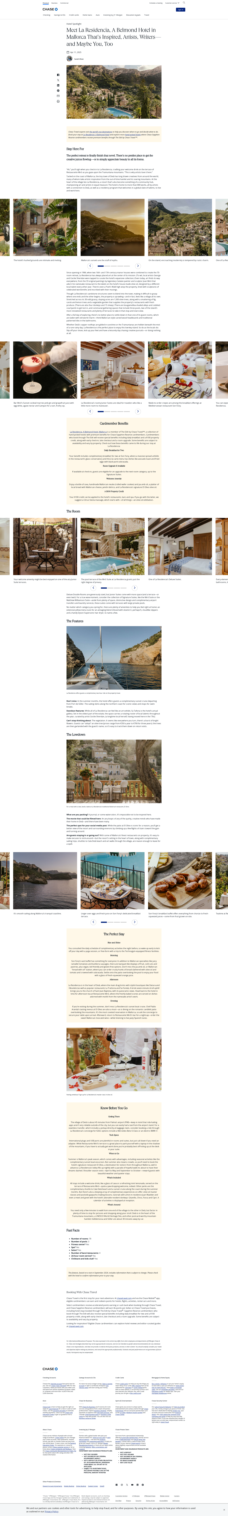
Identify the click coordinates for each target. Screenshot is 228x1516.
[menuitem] (155, 3)
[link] (116, 1485)
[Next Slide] (138, 266)
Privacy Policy (51, 1511)
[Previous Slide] (90, 266)
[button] (224, 1510)
